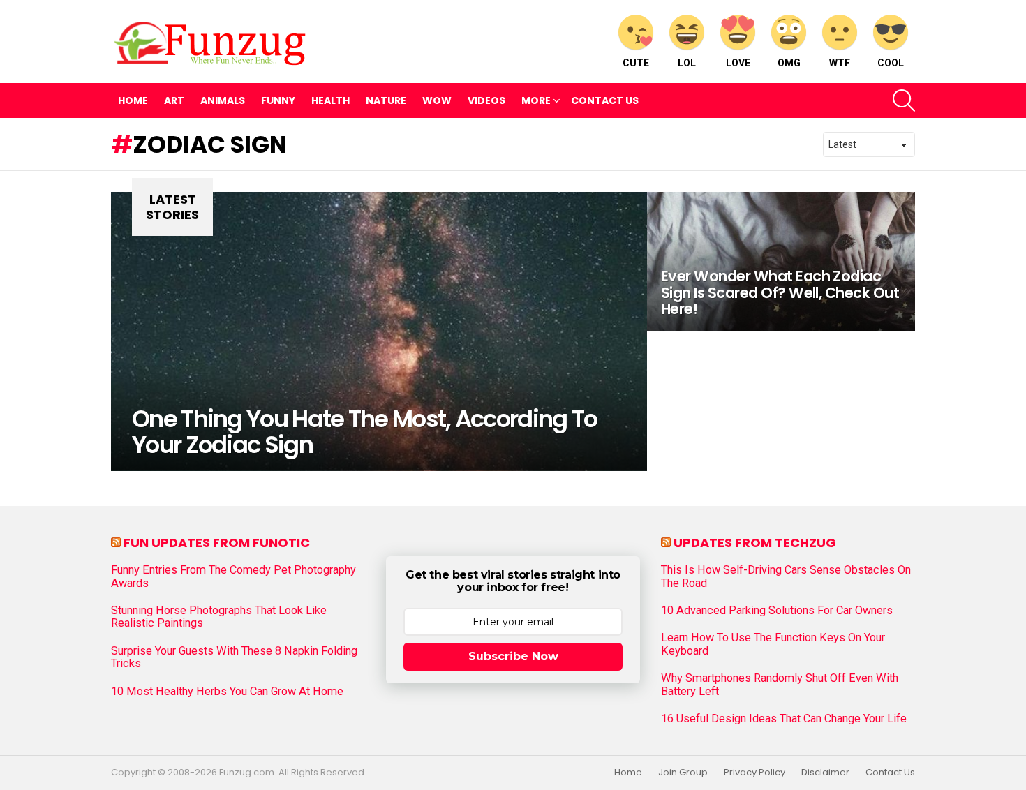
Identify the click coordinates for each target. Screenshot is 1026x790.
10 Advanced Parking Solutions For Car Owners (777, 610)
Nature (386, 100)
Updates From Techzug (755, 542)
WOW (437, 100)
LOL (687, 62)
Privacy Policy (754, 772)
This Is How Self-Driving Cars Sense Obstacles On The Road (786, 576)
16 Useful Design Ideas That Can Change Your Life (784, 719)
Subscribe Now (513, 656)
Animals (222, 100)
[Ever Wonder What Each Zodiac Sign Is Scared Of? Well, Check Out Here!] (781, 261)
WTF (839, 62)
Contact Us (605, 100)
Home (133, 100)
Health (330, 100)
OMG (789, 62)
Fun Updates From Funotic (217, 542)
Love (738, 62)
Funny (278, 100)
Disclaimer (825, 772)
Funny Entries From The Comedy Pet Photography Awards (233, 576)
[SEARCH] (904, 100)
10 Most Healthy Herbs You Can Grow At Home (227, 691)
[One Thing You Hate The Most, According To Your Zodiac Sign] (379, 331)
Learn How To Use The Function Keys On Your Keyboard (773, 644)
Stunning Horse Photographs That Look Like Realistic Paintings (219, 616)
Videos (486, 100)
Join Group (683, 772)
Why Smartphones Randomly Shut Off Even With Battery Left (779, 684)
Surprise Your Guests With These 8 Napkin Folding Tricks (234, 657)
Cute (636, 62)
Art (174, 100)
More (536, 100)
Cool (890, 62)
